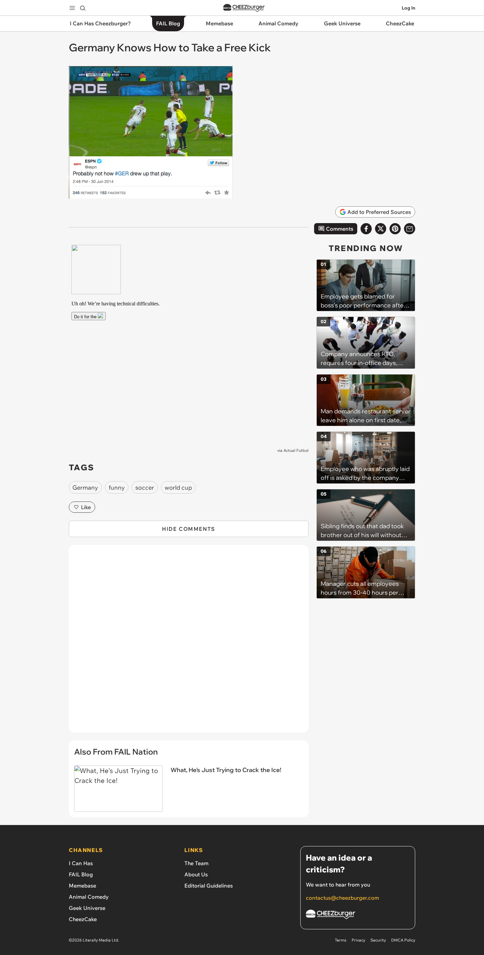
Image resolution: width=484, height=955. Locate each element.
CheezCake (83, 919)
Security (378, 940)
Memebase (82, 885)
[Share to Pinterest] (395, 228)
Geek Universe (87, 908)
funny (117, 487)
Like (86, 507)
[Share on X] (380, 228)
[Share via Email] (409, 228)
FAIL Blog (81, 874)
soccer (144, 487)
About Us (196, 874)
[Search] (82, 8)
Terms (340, 940)
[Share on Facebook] (366, 228)
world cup (178, 487)
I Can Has (81, 863)
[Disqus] (188, 642)
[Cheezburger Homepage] (244, 8)
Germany (85, 487)
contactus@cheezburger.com (342, 897)
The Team (196, 863)
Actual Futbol (296, 450)
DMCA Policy (403, 940)
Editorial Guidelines (208, 885)
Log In (408, 8)
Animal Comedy (89, 896)
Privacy (358, 940)
